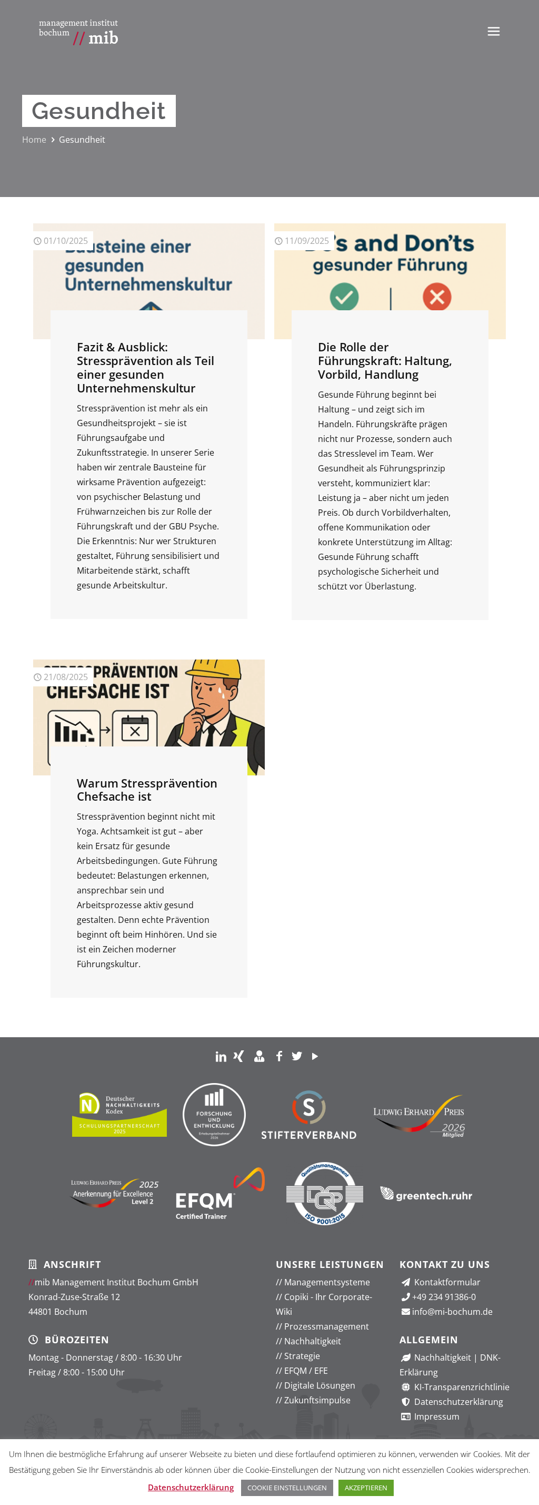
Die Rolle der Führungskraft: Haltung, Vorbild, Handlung (385, 360)
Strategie (298, 1356)
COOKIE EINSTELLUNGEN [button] (287, 1487)
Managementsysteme (323, 1282)
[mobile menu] (494, 31)
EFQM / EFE (302, 1370)
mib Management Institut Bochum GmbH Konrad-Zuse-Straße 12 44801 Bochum (113, 1296)
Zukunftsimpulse (313, 1400)
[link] (221, 1056)
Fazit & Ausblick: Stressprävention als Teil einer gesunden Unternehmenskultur (145, 367)
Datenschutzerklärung (457, 1402)
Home (34, 139)
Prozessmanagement (322, 1326)
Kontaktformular (446, 1282)
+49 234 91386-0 (444, 1297)
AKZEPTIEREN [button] (366, 1487)
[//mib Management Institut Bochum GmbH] (78, 31)
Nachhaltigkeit (308, 1341)
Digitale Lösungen (315, 1385)
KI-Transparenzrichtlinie (461, 1387)
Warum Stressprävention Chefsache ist (147, 789)
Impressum (436, 1416)
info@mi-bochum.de (452, 1311)
